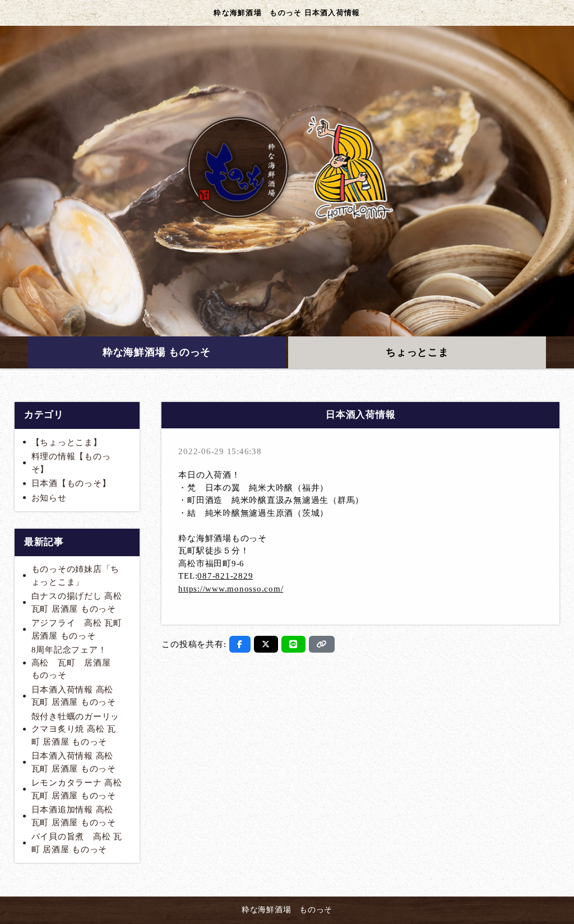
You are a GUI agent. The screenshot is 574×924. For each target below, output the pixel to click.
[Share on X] (266, 644)
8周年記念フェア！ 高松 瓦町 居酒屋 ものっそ (75, 662)
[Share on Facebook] (240, 644)
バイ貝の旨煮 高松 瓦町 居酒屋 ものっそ (76, 843)
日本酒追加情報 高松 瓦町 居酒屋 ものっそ (73, 816)
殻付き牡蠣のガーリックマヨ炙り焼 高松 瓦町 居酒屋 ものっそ (75, 729)
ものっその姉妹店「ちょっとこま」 (75, 575)
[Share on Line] (293, 644)
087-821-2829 (225, 575)
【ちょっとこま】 (66, 442)
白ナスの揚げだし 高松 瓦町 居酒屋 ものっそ (76, 602)
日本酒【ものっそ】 (71, 483)
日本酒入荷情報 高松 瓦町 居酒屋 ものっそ (73, 696)
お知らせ (49, 497)
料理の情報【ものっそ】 (71, 463)
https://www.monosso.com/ (230, 588)
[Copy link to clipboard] (322, 644)
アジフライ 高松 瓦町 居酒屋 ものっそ (76, 629)
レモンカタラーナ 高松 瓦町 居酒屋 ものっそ (76, 789)
